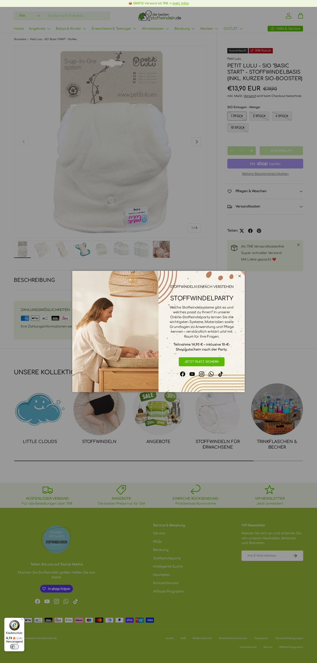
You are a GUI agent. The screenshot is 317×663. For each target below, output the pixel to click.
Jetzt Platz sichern (202, 361)
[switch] (14, 646)
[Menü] (21, 620)
